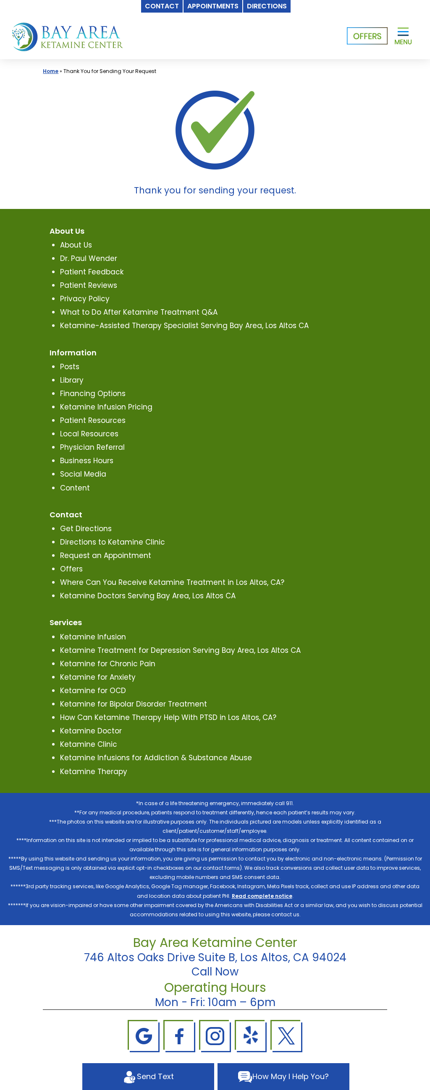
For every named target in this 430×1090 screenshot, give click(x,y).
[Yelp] (250, 1035)
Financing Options (93, 394)
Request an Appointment (105, 555)
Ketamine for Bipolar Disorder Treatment (133, 704)
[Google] (143, 1035)
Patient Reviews (88, 285)
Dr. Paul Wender (88, 258)
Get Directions (86, 529)
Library (72, 380)
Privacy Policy (85, 299)
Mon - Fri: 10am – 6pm (215, 1002)
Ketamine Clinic (88, 744)
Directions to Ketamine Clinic (112, 542)
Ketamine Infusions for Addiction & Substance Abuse (156, 758)
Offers (71, 569)
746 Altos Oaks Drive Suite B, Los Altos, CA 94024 (215, 957)
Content (75, 488)
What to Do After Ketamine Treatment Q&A (139, 312)
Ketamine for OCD (93, 691)
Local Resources (89, 434)
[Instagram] (215, 1035)
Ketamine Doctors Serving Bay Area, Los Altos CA (148, 596)
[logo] (67, 36)
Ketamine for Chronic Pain (107, 664)
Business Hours (86, 461)
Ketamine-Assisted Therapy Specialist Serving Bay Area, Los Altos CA (184, 326)
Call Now (215, 971)
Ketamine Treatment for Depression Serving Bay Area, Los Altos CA (180, 650)
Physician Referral (92, 447)
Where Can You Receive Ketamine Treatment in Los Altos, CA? (172, 582)
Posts (69, 367)
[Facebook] (179, 1035)
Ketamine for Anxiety (98, 677)
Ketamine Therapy (93, 772)
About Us (76, 245)
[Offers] (367, 36)
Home (50, 71)
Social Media (83, 474)
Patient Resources (93, 420)
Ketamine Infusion (93, 637)
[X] (286, 1035)
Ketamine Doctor (91, 731)
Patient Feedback (91, 272)
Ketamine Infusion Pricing (106, 407)
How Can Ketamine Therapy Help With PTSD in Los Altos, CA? (168, 717)
